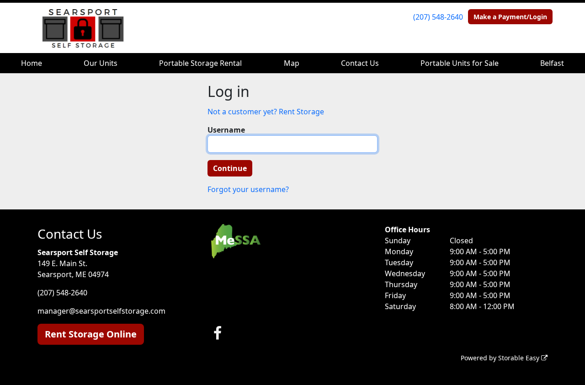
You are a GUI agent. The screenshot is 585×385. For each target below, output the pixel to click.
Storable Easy (519, 357)
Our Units (100, 63)
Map (291, 63)
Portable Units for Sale (459, 63)
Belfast (552, 63)
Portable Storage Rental (200, 63)
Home (31, 63)
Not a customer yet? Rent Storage (265, 112)
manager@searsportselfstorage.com (101, 311)
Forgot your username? (248, 189)
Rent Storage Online (91, 334)
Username (226, 130)
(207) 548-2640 (438, 17)
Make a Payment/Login (510, 16)
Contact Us (360, 63)
